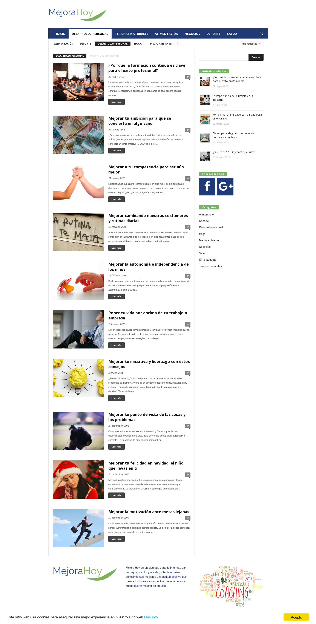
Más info (151, 617)
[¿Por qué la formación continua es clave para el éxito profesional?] (78, 82)
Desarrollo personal (90, 34)
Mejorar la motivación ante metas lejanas (148, 511)
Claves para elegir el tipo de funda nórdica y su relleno (234, 135)
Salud (232, 34)
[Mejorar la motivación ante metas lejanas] (78, 528)
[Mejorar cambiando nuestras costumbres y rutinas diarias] (78, 232)
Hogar (138, 43)
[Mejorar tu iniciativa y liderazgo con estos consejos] (78, 378)
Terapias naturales (131, 34)
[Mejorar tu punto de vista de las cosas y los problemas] (78, 431)
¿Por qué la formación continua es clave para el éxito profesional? (146, 68)
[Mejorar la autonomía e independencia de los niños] (78, 281)
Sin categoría (207, 259)
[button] (261, 34)
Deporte (214, 34)
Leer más (116, 102)
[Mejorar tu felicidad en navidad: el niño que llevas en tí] (78, 479)
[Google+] (225, 186)
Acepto (296, 617)
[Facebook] (207, 186)
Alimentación (166, 34)
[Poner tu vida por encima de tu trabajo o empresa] (78, 329)
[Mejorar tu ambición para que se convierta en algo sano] (78, 135)
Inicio (60, 34)
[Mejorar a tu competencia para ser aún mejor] (78, 183)
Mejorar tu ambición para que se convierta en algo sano (139, 121)
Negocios (192, 34)
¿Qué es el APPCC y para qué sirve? (234, 152)
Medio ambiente (161, 43)
